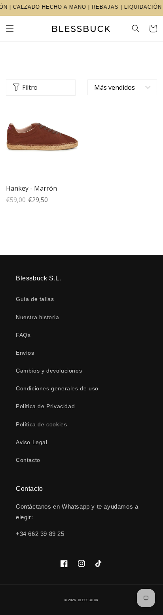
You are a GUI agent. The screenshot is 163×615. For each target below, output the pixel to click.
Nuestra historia (37, 317)
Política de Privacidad (45, 406)
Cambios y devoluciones (49, 370)
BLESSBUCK (88, 600)
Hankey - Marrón (31, 188)
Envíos (25, 353)
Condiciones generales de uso (57, 388)
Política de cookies (41, 424)
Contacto (28, 460)
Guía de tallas (35, 299)
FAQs (23, 335)
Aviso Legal (31, 442)
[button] (10, 28)
